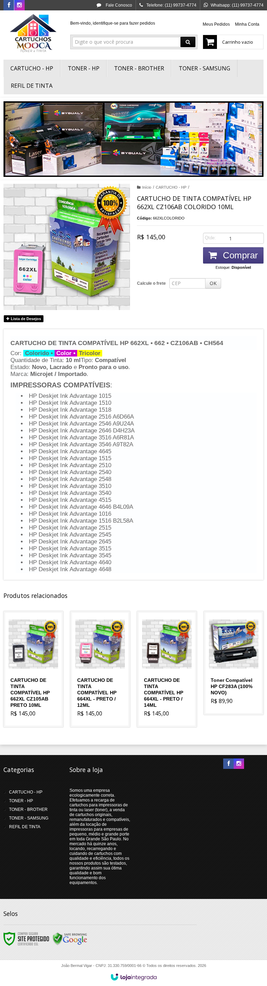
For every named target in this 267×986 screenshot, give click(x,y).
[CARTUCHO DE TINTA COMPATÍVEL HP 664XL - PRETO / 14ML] (167, 669)
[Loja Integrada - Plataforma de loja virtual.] (133, 977)
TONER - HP (21, 800)
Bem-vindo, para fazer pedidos (112, 23)
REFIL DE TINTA (24, 826)
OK (213, 283)
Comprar (239, 255)
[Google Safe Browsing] (69, 938)
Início (146, 187)
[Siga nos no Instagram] (19, 5)
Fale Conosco (118, 5)
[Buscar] (187, 42)
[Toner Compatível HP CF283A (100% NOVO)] (233, 663)
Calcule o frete (151, 283)
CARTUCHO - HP (171, 187)
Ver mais (37, 694)
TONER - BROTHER (28, 809)
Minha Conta (247, 24)
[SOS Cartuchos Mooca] (33, 33)
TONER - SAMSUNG (28, 818)
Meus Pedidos (216, 24)
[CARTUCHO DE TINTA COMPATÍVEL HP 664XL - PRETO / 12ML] (100, 669)
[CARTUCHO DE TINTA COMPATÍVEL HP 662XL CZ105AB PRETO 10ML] (33, 669)
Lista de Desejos (25, 319)
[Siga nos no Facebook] (8, 5)
